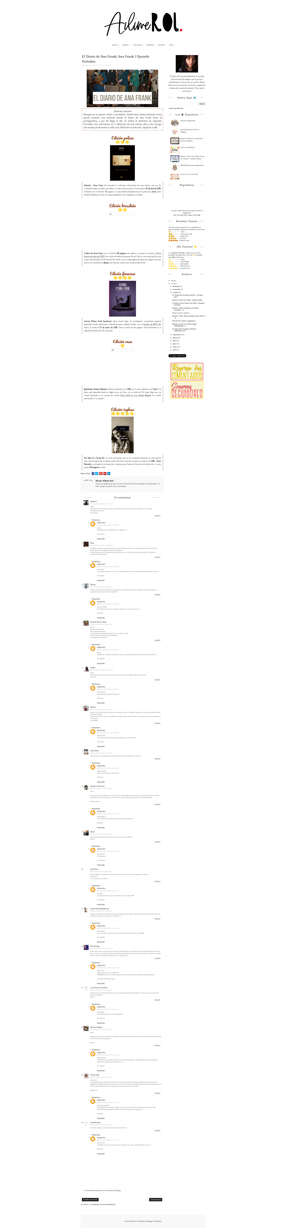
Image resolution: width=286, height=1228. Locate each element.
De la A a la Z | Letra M (189, 174)
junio (175, 344)
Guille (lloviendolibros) (99, 908)
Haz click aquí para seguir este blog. (186, 215)
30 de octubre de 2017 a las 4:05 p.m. (108, 604)
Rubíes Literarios (97, 786)
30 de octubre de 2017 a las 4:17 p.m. (108, 1140)
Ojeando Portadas (178, 253)
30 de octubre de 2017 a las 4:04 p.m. (108, 566)
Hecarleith (94, 750)
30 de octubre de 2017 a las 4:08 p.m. (108, 733)
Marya (93, 707)
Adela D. (93, 501)
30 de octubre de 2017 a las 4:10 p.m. (108, 814)
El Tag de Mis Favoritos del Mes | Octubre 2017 (187, 296)
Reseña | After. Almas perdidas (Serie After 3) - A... (188, 317)
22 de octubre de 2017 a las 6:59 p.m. (102, 545)
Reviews (161, 45)
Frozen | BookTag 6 (187, 147)
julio (174, 341)
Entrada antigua (156, 1199)
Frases (125, 45)
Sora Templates (139, 1221)
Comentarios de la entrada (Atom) (103, 1204)
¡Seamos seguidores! (187, 121)
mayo (175, 347)
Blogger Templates (154, 1221)
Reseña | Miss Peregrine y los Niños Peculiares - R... (185, 309)
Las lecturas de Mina (98, 987)
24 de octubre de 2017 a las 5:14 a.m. (102, 834)
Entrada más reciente (90, 1199)
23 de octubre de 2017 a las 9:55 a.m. (102, 624)
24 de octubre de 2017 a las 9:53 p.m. (102, 948)
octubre (176, 292)
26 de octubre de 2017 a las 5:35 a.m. (102, 1077)
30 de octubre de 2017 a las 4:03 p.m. (108, 525)
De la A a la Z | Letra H (180, 313)
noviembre (177, 289)
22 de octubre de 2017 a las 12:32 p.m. (102, 504)
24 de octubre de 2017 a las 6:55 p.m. (102, 911)
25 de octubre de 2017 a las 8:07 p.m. (102, 1029)
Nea (92, 543)
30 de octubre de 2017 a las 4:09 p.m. (108, 768)
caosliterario (95, 1122)
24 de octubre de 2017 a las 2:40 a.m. (102, 788)
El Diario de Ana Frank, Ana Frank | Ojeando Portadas (188, 304)
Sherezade (94, 1075)
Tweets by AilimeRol (175, 108)
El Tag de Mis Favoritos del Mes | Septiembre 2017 (184, 330)
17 (172, 284)
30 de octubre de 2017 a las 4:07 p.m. (108, 649)
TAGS (171, 45)
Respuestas (96, 520)
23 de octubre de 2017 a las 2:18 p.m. (102, 753)
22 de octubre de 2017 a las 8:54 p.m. (102, 587)
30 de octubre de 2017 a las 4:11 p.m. (108, 891)
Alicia (92, 831)
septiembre (177, 335)
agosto (175, 338)
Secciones (137, 45)
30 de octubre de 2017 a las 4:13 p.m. (108, 968)
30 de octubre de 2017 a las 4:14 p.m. (108, 1055)
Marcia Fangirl (96, 1027)
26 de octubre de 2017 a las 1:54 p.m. (102, 1125)
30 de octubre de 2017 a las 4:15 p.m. (108, 1102)
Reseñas (150, 45)
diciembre (176, 286)
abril (174, 350)
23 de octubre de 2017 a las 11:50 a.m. (102, 670)
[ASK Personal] (83, 3)
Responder (157, 515)
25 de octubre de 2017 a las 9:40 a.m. (102, 990)
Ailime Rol (101, 522)
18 (172, 281)
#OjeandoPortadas (104, 65)
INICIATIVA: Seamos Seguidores (192, 165)
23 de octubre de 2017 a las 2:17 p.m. (102, 709)
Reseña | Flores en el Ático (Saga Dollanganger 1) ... (184, 325)
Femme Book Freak (98, 622)
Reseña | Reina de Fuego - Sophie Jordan (187, 300)
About (115, 45)
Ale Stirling (94, 946)
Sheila (92, 667)
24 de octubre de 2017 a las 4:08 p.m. (102, 871)
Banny (93, 584)
